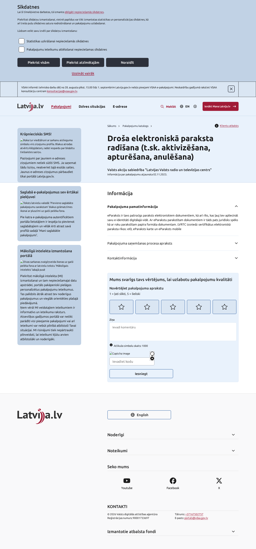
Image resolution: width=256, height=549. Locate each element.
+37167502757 (194, 514)
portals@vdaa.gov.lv (196, 517)
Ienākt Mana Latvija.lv (217, 106)
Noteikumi (117, 450)
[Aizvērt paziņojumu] (231, 89)
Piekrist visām (38, 62)
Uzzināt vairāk (83, 73)
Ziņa (112, 319)
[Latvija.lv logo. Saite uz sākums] (30, 107)
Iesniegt (141, 374)
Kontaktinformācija (122, 258)
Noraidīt (127, 62)
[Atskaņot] (152, 358)
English (142, 415)
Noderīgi (115, 434)
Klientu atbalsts (229, 125)
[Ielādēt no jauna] (152, 353)
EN (187, 106)
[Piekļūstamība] (195, 106)
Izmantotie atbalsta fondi (131, 531)
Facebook (173, 488)
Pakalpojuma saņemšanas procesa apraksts (139, 243)
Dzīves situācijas (92, 106)
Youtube (126, 488)
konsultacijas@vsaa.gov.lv (62, 91)
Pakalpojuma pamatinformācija (132, 206)
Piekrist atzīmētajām (83, 62)
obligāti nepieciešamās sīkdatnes (84, 12)
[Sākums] (49, 416)
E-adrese (120, 106)
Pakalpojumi (61, 106)
